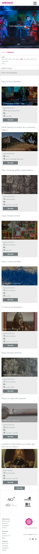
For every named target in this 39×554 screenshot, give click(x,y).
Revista (4, 533)
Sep (32, 59)
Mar (10, 59)
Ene (3, 59)
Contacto (5, 541)
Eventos (4, 528)
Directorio (5, 523)
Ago (28, 59)
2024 (3, 57)
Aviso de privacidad (31, 528)
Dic (7, 61)
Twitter (4, 550)
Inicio (3, 52)
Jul (25, 59)
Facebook (5, 546)
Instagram (5, 548)
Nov (3, 61)
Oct (35, 59)
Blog (3, 538)
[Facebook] (33, 539)
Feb (6, 59)
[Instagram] (30, 539)
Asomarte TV (6, 536)
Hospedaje (5, 525)
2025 (3, 63)
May (17, 59)
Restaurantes (6, 521)
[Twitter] (36, 539)
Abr (14, 59)
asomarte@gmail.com (30, 534)
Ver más (10, 120)
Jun (21, 59)
